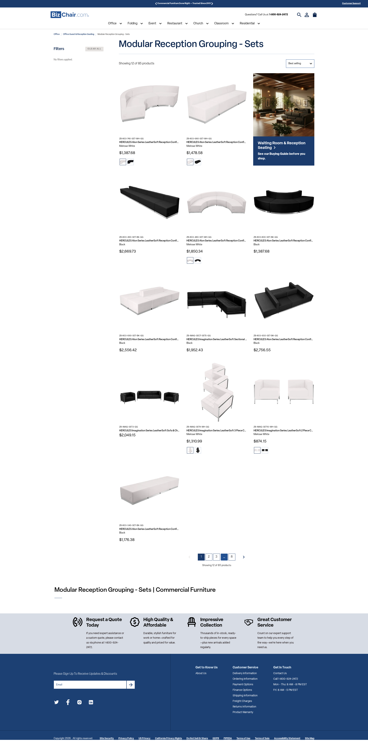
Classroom (221, 23)
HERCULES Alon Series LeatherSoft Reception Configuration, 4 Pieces (216, 241)
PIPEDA (228, 738)
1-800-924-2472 (278, 14)
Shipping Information (245, 695)
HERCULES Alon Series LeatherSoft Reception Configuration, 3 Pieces (149, 142)
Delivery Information (245, 673)
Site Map (309, 738)
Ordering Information (245, 679)
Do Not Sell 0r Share (197, 738)
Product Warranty (243, 712)
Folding (132, 23)
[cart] (314, 16)
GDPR (216, 738)
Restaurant (174, 23)
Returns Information (244, 706)
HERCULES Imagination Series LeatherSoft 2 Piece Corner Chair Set (284, 430)
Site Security (107, 738)
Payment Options (243, 684)
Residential (247, 23)
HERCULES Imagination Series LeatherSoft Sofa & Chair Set (149, 430)
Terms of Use (243, 738)
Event (152, 23)
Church (198, 23)
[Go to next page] (244, 557)
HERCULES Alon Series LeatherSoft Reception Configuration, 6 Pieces (149, 241)
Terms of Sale (262, 738)
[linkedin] (91, 703)
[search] (299, 15)
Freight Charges (242, 701)
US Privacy (144, 738)
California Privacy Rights (168, 738)
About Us (201, 673)
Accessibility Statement (287, 738)
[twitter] (56, 703)
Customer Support (351, 3)
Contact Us (280, 673)
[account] (307, 15)
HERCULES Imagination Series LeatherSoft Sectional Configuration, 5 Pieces (216, 339)
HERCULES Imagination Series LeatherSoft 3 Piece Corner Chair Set (216, 430)
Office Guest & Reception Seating (78, 34)
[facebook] (68, 703)
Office (112, 23)
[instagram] (79, 703)
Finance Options (242, 690)
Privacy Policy (126, 738)
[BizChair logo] (70, 14)
